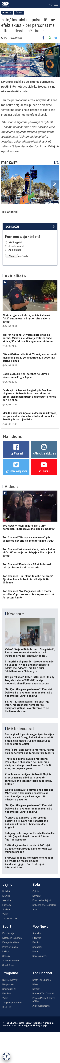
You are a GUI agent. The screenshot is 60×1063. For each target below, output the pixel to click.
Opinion (36, 891)
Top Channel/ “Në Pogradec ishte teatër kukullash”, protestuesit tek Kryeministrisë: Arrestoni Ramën (29, 594)
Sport (6, 927)
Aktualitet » (15, 276)
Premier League (10, 947)
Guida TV (7, 1007)
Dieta (35, 951)
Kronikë (6, 896)
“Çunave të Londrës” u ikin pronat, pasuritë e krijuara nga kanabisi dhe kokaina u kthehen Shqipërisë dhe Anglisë (26, 822)
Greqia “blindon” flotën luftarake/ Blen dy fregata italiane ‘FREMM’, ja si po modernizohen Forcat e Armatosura (29, 680)
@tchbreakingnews (16, 471)
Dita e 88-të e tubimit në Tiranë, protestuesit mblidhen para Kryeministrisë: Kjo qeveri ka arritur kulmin (30, 360)
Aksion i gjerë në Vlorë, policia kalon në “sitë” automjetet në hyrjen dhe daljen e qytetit (26, 321)
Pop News (40, 927)
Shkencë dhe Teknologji (44, 905)
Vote (11, 256)
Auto (34, 909)
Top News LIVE (9, 918)
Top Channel (16, 453)
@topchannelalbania (44, 453)
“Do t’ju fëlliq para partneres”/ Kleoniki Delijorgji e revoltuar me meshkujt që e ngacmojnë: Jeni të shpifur (28, 692)
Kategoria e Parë (10, 942)
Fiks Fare (6, 993)
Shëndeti (37, 947)
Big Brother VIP (10, 980)
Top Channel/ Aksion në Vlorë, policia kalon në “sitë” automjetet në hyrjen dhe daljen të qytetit (29, 552)
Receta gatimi (39, 956)
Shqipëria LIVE (9, 989)
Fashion (36, 942)
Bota (36, 885)
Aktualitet (7, 12)
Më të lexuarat (20, 728)
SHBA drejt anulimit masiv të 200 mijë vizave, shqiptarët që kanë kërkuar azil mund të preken (28, 848)
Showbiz (36, 933)
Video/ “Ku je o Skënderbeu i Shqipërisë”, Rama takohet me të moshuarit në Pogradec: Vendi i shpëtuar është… (30, 652)
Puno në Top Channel (43, 993)
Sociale (6, 909)
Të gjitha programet (12, 1002)
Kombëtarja (8, 933)
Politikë (6, 891)
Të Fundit (19, 12)
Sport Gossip (8, 965)
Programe (10, 973)
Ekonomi (6, 905)
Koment (36, 896)
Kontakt (36, 989)
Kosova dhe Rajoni (41, 900)
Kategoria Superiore (12, 938)
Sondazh (12, 226)
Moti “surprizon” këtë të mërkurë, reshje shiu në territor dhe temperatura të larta (29, 751)
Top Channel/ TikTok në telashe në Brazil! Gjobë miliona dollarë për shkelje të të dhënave (28, 579)
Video (5, 914)
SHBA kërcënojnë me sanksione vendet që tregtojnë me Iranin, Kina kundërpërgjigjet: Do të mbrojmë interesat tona (29, 862)
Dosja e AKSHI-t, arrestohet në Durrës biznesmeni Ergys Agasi (26, 377)
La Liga (5, 951)
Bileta (35, 984)
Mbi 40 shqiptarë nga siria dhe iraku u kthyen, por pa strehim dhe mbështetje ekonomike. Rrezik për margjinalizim (30, 418)
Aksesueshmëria (41, 1006)
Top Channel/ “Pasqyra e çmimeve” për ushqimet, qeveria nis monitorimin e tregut (28, 539)
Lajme (7, 885)
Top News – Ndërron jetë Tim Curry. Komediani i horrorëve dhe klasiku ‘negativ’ (29, 527)
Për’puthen (8, 984)
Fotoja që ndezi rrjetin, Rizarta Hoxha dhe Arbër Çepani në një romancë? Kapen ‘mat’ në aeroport (30, 836)
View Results (23, 256)
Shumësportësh (10, 960)
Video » (12, 486)
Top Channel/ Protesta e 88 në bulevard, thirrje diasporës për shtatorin (27, 566)
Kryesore (15, 613)
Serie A (6, 956)
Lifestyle (36, 938)
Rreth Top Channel (41, 980)
